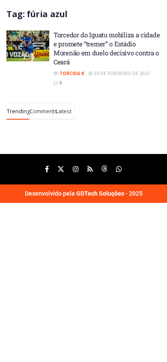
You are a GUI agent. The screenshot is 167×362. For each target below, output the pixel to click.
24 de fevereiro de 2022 (121, 73)
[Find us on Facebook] (47, 169)
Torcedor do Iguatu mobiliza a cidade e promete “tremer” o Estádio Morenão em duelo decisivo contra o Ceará (107, 48)
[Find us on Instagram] (76, 169)
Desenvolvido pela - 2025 (84, 193)
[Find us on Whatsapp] (119, 169)
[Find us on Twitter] (60, 169)
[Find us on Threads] (104, 169)
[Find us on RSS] (90, 169)
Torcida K (72, 73)
